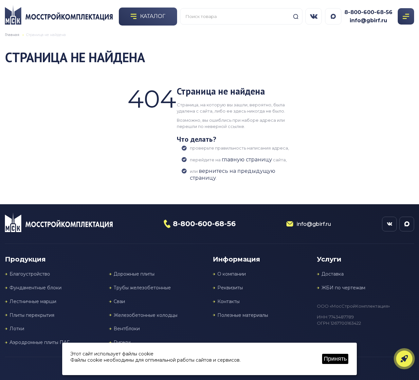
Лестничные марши (32, 301)
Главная (12, 34)
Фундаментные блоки (35, 288)
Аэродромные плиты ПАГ (39, 342)
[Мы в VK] (313, 16)
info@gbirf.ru (368, 20)
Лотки (16, 329)
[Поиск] (295, 16)
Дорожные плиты (134, 274)
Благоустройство (29, 274)
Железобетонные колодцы (145, 315)
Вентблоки (127, 329)
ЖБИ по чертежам (343, 288)
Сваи (119, 301)
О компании (231, 274)
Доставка (332, 274)
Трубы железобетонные (142, 288)
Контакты (228, 301)
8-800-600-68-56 (368, 12)
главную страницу (247, 159)
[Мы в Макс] (333, 16)
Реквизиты (230, 288)
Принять (335, 358)
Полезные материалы (242, 315)
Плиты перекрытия (31, 315)
